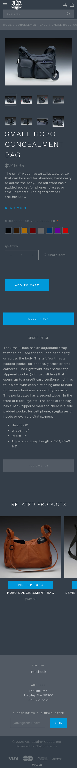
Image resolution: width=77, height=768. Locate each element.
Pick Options (30, 585)
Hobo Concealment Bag (30, 593)
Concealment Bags (32, 24)
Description (38, 318)
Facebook (38, 672)
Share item (57, 255)
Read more (16, 208)
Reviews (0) (38, 465)
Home (7, 24)
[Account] (65, 4)
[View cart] (72, 4)
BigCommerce (46, 746)
